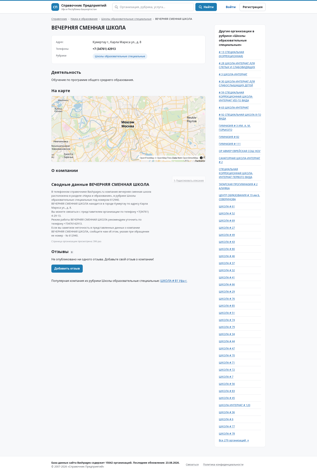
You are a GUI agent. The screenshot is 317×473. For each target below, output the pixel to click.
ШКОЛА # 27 (227, 227)
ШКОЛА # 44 (227, 341)
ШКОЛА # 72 (227, 369)
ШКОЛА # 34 (227, 334)
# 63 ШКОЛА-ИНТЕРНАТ (234, 107)
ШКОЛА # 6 (226, 419)
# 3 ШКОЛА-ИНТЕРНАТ (233, 74)
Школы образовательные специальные (126, 19)
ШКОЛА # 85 (227, 305)
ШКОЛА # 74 (227, 320)
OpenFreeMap (147, 157)
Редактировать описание (189, 180)
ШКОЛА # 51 (227, 312)
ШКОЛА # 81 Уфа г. (173, 281)
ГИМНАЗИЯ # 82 (229, 137)
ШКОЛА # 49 (227, 234)
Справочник (59, 19)
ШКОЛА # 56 (227, 383)
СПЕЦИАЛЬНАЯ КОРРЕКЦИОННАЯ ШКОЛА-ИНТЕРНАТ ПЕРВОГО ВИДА (236, 173)
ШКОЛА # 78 (227, 433)
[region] (128, 129)
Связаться (192, 464)
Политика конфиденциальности (223, 464)
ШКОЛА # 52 (227, 213)
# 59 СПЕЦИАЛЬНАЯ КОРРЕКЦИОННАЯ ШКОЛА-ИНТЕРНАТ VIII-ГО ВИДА (236, 96)
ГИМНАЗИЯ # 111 (230, 143)
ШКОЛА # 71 (227, 362)
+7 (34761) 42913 (104, 49)
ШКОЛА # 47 (227, 348)
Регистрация (253, 7)
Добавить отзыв (67, 268)
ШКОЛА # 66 (227, 284)
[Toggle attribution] (201, 158)
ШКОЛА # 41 (227, 277)
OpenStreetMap (190, 157)
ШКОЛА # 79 (227, 327)
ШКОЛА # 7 (226, 376)
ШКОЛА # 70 (227, 355)
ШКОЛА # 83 (227, 391)
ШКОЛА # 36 (227, 412)
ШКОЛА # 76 (227, 298)
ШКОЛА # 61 (227, 206)
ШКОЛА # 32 (227, 270)
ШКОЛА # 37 (227, 263)
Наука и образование (84, 19)
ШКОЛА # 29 (227, 291)
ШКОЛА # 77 (227, 426)
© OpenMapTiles (163, 157)
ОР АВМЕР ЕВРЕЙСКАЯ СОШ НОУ (239, 151)
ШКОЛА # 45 (227, 398)
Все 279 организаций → (234, 440)
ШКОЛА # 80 (227, 249)
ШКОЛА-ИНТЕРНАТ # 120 (234, 405)
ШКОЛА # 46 (227, 256)
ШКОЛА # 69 (227, 220)
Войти (231, 7)
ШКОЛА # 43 (227, 241)
